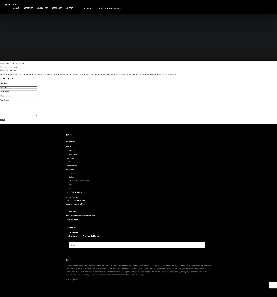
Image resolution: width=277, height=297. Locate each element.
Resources (57, 8)
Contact (69, 8)
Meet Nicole (74, 150)
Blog (70, 184)
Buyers (71, 173)
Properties (28, 8)
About (16, 8)
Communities (42, 8)
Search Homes (75, 162)
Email (71, 241)
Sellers (71, 177)
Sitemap (70, 141)
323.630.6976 (71, 212)
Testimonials (74, 154)
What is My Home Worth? (79, 181)
